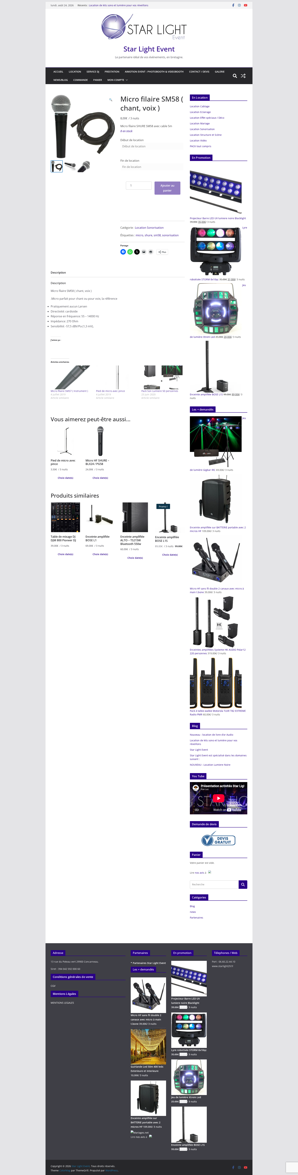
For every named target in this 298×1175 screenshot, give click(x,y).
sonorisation (170, 235)
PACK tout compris (200, 146)
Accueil (58, 71)
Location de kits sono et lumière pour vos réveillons (118, 5)
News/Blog (60, 80)
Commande (80, 80)
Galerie (220, 71)
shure (148, 235)
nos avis (199, 872)
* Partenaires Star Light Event (148, 963)
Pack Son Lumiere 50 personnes (159, 391)
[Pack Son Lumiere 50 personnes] (162, 377)
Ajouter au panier (167, 188)
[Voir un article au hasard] (243, 76)
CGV (53, 985)
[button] (126, 80)
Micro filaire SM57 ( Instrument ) (69, 391)
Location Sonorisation (149, 228)
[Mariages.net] (140, 1132)
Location (75, 71)
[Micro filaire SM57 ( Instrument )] (72, 377)
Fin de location (129, 161)
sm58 (157, 235)
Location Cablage (200, 106)
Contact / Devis (199, 71)
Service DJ (93, 71)
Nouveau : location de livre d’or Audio (211, 734)
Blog (192, 906)
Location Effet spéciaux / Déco (207, 117)
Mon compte (115, 80)
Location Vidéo (198, 140)
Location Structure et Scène (206, 134)
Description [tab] (58, 272)
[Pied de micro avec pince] (117, 377)
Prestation (112, 71)
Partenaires (196, 917)
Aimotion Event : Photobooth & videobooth (154, 71)
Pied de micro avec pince (110, 391)
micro (139, 235)
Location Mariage (200, 123)
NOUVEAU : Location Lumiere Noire (210, 764)
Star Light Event (149, 49)
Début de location (132, 140)
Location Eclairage (200, 112)
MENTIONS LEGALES (62, 1002)
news (193, 912)
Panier (97, 80)
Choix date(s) (65, 477)
